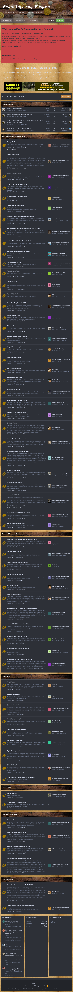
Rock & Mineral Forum (13, 694)
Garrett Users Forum (13, 154)
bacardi (61, 567)
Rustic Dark (35, 983)
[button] (10, 20)
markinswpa (66, 652)
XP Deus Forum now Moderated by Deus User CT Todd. (23, 228)
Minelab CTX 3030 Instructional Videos (19, 624)
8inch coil (54, 565)
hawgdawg (62, 744)
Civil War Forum (12, 423)
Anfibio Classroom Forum (15, 574)
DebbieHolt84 (62, 319)
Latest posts (8, 917)
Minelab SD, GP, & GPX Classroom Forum (19, 659)
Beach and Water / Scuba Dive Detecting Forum (21, 216)
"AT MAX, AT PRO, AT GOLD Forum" (17, 184)
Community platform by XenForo (22, 989)
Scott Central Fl (56, 720)
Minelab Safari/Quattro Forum (16, 508)
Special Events (6, 787)
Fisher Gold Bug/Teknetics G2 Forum (18, 303)
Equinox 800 (55, 650)
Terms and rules (29, 986)
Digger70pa (62, 307)
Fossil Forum (11, 682)
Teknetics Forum (12, 326)
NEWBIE (54, 542)
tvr (60, 286)
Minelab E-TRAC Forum (14, 470)
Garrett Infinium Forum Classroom (17, 562)
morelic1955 (64, 110)
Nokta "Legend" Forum (14, 262)
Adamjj (61, 686)
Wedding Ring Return (57, 731)
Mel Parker (61, 274)
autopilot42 (62, 297)
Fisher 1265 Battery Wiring (59, 272)
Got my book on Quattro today (60, 514)
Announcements (8, 104)
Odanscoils (64, 130)
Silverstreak (67, 850)
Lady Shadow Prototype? (58, 348)
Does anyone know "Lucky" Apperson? (62, 778)
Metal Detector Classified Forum (17, 832)
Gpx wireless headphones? (59, 663)
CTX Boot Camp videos (58, 457)
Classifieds (33, 20)
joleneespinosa (62, 733)
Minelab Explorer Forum (14, 482)
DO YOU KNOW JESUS (58, 402)
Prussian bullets (56, 427)
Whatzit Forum (12, 149)
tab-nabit (61, 189)
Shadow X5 (55, 379)
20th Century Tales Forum (15, 740)
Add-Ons (39, 989)
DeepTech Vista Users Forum (15, 205)
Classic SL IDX (56, 524)
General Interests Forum (14, 705)
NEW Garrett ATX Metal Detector (17, 196)
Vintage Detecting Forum (14, 377)
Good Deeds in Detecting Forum (16, 729)
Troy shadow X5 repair (58, 586)
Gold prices (55, 369)
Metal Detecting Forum (14, 357)
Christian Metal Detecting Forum (17, 400)
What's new (19, 20)
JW (60, 722)
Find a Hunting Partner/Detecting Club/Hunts (20, 905)
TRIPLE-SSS (67, 265)
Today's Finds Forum (13, 142)
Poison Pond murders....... (58, 742)
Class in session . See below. (59, 639)
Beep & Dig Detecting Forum (15, 347)
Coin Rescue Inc (63, 255)
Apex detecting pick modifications (61, 391)
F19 (53, 295)
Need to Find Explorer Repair (59, 485)
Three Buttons (55, 891)
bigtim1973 (66, 233)
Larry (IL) (61, 893)
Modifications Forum (13, 389)
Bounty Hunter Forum (13, 315)
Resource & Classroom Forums (11, 534)
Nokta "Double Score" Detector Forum (18, 251)
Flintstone (66, 516)
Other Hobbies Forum (13, 765)
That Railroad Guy (63, 599)
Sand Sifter (66, 221)
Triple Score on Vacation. (58, 253)
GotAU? (61, 698)
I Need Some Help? (57, 207)
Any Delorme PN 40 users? (59, 612)
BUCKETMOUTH (63, 502)
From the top (55, 754)
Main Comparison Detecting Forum (17, 336)
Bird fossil (54, 684)
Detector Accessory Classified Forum (18, 846)
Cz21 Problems (56, 284)
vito (60, 162)
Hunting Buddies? (56, 219)
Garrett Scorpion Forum (14, 173)
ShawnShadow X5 (63, 381)
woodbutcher (66, 443)
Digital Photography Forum (15, 751)
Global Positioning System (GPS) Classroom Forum (22, 608)
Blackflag (64, 475)
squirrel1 (62, 628)
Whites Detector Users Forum (16, 523)
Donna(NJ (61, 350)
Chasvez (61, 459)
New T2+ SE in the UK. (57, 327)
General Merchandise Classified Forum (19, 858)
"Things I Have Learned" (14, 551)
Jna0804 (44, 927)
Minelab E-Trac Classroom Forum (17, 636)
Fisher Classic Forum (13, 271)
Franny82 (61, 199)
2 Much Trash (62, 329)
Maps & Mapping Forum (14, 594)
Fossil (53, 696)
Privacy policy (37, 986)
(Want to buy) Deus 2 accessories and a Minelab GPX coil (14, 955)
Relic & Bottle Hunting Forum (15, 719)
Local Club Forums (7, 879)
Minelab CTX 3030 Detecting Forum (18, 451)
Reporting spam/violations (14, 108)
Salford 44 (61, 526)
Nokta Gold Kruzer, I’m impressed (61, 242)
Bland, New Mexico (57, 414)
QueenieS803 (62, 578)
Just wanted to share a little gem (60, 597)
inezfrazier (61, 177)
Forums (7, 20)
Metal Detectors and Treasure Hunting (13, 136)
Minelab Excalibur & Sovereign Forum (18, 512)
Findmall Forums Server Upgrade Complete (19, 114)
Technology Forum (12, 585)
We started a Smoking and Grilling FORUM (19, 128)
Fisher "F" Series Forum (14, 294)
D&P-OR (64, 340)
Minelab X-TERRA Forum (14, 495)
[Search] (70, 20)
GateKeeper (10, 130)
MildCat (61, 416)
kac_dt (60, 209)
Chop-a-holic (62, 756)
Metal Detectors (56, 197)
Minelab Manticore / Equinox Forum (18, 439)
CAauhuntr (64, 393)
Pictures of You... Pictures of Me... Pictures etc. (21, 777)
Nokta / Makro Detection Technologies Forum (20, 241)
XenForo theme (55, 989)
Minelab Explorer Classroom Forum (18, 648)
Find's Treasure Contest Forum (16, 802)
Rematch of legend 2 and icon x (60, 338)
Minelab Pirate (62, 555)
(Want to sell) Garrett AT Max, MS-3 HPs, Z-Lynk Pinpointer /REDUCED (13, 932)
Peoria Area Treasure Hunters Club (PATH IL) (20, 885)
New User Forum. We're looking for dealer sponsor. (22, 539)
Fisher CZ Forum (12, 281)
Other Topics (6, 676)
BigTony (66, 146)
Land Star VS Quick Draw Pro (59, 317)
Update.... (8, 944)
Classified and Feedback (9, 814)
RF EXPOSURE (55, 187)
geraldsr (62, 614)
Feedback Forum (12, 820)
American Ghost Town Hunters (16, 412)
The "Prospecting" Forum (14, 368)
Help (44, 986)
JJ (60, 361)
